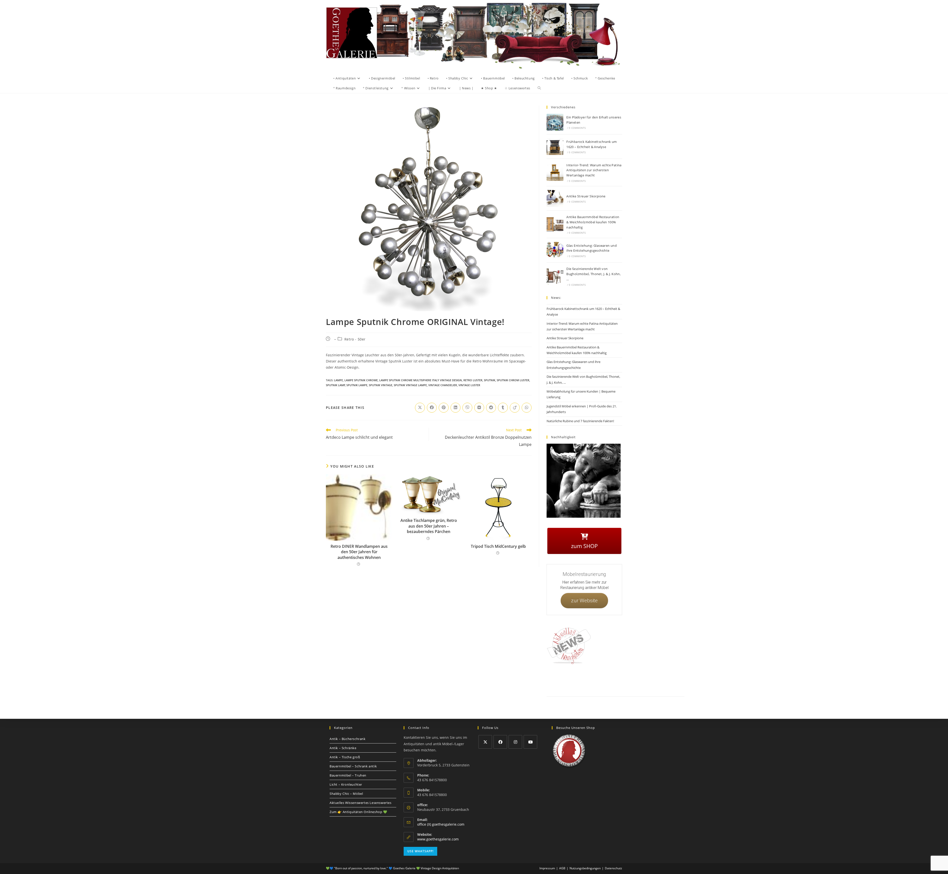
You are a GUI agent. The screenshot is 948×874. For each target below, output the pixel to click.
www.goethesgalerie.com (438, 839)
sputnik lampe (356, 385)
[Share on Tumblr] (503, 408)
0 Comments (577, 128)
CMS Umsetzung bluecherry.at (673, 685)
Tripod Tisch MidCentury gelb (498, 546)
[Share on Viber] (467, 408)
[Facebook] (500, 742)
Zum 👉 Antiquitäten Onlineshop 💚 (358, 812)
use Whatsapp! (420, 851)
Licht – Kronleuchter (346, 784)
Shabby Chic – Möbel (346, 793)
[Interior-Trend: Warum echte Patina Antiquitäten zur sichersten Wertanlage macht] (555, 172)
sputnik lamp (335, 385)
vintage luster (469, 385)
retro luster (472, 380)
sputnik (489, 380)
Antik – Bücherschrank (348, 739)
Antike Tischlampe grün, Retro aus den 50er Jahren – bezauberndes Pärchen (428, 526)
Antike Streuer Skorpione (586, 196)
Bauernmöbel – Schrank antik (353, 766)
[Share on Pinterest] (444, 408)
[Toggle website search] (539, 88)
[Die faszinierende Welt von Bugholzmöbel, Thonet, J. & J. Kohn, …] (555, 276)
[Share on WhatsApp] (527, 408)
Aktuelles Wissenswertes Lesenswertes (361, 802)
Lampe (338, 380)
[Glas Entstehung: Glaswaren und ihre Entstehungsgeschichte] (555, 250)
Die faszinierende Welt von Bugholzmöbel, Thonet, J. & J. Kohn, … (593, 273)
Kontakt (569, 679)
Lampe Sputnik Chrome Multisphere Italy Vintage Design (420, 380)
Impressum (585, 679)
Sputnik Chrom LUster (513, 380)
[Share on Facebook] (432, 408)
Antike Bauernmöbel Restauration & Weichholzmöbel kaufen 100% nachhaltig (592, 222)
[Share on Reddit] (491, 408)
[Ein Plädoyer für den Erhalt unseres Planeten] (555, 122)
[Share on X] (420, 408)
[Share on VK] (479, 408)
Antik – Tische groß (345, 757)
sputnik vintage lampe (410, 385)
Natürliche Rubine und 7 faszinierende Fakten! (580, 421)
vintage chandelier (442, 385)
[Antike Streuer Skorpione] (555, 198)
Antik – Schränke (343, 748)
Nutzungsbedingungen (648, 679)
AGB (618, 679)
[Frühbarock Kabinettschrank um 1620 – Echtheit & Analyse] (555, 146)
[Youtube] (530, 742)
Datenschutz (603, 679)
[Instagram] (515, 742)
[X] (485, 742)
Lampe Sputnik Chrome (361, 380)
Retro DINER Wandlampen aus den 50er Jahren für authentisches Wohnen (359, 552)
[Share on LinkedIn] (455, 408)
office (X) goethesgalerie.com (440, 824)
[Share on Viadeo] (515, 408)
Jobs (628, 679)
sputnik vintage (380, 385)
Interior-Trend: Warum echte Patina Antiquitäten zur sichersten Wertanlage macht (594, 170)
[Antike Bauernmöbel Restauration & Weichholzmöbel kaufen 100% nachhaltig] (555, 224)
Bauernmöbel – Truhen (348, 775)
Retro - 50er (355, 339)
